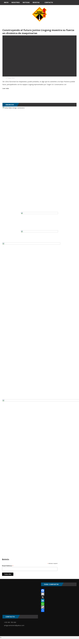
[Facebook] (59, 590)
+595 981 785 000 (10, 622)
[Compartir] (59, 610)
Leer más (5, 88)
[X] (59, 597)
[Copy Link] (59, 607)
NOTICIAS (26, 2)
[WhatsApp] (59, 603)
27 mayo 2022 (10, 78)
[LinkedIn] (59, 600)
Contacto (49, 2)
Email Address (7, 566)
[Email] (59, 594)
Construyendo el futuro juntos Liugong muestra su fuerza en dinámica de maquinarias (38, 31)
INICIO (6, 2)
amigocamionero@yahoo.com (14, 625)
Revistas (36, 2)
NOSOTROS (16, 2)
